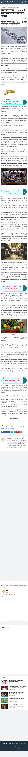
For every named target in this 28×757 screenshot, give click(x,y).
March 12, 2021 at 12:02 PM (11, 592)
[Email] (20, 432)
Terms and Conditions (12, 747)
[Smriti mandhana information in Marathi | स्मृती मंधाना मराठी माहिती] (4, 700)
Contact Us (20, 748)
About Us (14, 748)
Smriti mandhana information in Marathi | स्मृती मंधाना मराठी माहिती (16, 699)
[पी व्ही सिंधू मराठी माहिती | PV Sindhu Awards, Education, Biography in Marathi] (4, 688)
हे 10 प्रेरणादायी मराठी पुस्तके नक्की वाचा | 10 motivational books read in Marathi (17, 705)
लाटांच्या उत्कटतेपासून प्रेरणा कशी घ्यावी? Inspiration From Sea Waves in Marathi (12, 191)
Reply (3, 597)
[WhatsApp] (15, 432)
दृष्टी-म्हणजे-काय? (11, 428)
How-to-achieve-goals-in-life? (12, 7)
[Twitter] (12, 432)
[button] (1, 2)
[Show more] (23, 432)
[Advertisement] (10, 650)
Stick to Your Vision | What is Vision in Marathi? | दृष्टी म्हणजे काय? (11, 380)
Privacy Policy (22, 747)
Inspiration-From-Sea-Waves (8, 426)
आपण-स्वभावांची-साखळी (19, 426)
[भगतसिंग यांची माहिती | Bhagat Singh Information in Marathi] (4, 682)
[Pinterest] (17, 432)
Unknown (8, 591)
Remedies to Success (8, 2)
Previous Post (5, 623)
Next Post (24, 623)
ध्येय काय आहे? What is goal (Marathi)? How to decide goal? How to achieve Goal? (12, 288)
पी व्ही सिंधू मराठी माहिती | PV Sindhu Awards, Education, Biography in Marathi (18, 687)
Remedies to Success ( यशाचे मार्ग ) (15, 438)
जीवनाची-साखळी (4, 428)
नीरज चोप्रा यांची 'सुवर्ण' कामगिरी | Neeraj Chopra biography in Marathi (16, 693)
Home (2, 7)
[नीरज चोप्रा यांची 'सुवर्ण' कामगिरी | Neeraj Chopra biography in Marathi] (4, 694)
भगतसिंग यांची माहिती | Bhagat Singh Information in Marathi (16, 681)
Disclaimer (7, 748)
